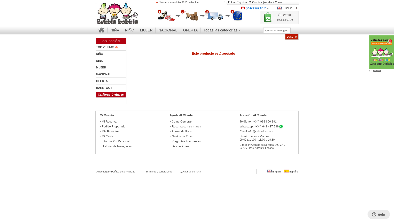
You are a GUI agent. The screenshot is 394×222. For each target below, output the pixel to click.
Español (294, 171)
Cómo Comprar (182, 121)
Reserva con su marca (186, 126)
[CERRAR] (377, 70)
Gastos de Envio (182, 136)
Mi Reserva (109, 121)
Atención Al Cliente (253, 115)
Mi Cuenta (255, 2)
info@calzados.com (260, 131)
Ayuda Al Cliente (181, 115)
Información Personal (115, 141)
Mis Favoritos (110, 131)
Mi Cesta (107, 136)
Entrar (231, 2)
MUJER (146, 30)
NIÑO (129, 30)
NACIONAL (167, 30)
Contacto (280, 2)
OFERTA (190, 30)
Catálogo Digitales (111, 94)
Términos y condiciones (161, 171)
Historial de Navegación (117, 146)
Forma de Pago (182, 131)
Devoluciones (180, 146)
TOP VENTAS (105, 47)
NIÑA (114, 30)
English (276, 171)
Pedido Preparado (113, 126)
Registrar (242, 2)
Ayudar (268, 2)
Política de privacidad (123, 171)
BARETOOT (104, 87)
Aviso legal (102, 171)
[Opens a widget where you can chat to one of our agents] (378, 215)
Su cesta (284, 15)
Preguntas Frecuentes (186, 141)
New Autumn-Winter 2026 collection (179, 2)
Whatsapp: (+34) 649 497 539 (259, 126)
